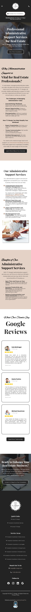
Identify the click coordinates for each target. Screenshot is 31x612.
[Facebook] (8, 583)
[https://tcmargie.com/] (15, 505)
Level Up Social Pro (21, 600)
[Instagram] (13, 583)
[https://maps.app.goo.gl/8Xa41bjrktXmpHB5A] (15, 387)
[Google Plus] (22, 583)
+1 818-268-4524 (16, 572)
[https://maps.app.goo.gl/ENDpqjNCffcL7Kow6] (15, 419)
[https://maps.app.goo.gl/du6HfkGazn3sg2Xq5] (15, 355)
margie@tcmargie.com (16, 568)
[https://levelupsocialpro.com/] (15, 604)
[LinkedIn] (17, 583)
